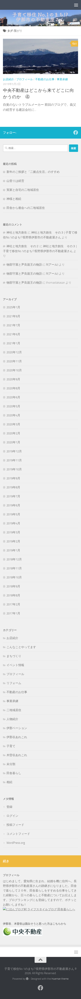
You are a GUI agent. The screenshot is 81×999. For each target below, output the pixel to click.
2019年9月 (13, 478)
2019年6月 (13, 505)
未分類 (10, 764)
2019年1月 (13, 550)
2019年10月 (14, 469)
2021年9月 (13, 316)
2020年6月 (13, 397)
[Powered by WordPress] (27, 978)
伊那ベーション (16, 728)
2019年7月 (13, 496)
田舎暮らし (13, 773)
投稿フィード (15, 825)
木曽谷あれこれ (16, 755)
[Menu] (76, 5)
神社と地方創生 (16, 232)
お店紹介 (8, 79)
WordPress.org (15, 843)
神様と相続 (13, 199)
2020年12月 (14, 352)
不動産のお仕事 (44, 79)
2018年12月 (14, 559)
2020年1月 (13, 442)
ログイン (12, 816)
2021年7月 (13, 325)
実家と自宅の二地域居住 (22, 190)
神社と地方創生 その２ (22, 246)
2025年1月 (13, 307)
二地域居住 (13, 710)
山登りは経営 (15, 181)
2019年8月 (13, 487)
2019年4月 (13, 523)
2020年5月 (13, 406)
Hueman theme (60, 978)
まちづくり (13, 656)
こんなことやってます (21, 647)
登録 (9, 807)
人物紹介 (12, 719)
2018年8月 (13, 595)
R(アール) (52, 264)
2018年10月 (14, 577)
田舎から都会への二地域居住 (25, 208)
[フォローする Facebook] (75, 132)
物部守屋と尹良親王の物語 (24, 264)
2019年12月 (14, 451)
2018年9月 (13, 586)
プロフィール (24, 79)
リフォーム (13, 683)
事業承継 (62, 79)
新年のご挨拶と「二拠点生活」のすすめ (33, 172)
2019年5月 (13, 514)
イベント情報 (15, 665)
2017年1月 (13, 613)
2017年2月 (13, 604)
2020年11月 (14, 361)
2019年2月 (13, 541)
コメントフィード (18, 834)
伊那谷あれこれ (16, 737)
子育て (10, 746)
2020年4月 (13, 415)
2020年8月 (13, 388)
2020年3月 (13, 424)
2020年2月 (13, 433)
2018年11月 (14, 568)
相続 (9, 782)
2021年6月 (13, 334)
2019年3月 (13, 532)
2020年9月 (13, 379)
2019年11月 (14, 460)
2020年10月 (14, 370)
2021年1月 (13, 343)
